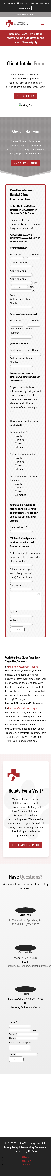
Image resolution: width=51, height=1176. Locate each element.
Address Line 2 (18, 278)
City (35, 282)
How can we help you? (22, 1042)
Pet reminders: (18, 432)
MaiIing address (19, 262)
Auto (20, 436)
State (32, 286)
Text (19, 443)
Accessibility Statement (33, 1147)
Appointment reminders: (24, 454)
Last (33, 1030)
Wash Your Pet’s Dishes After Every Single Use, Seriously (22, 659)
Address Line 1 (18, 270)
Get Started (25, 96)
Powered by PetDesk (26, 1151)
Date (13, 612)
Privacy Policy (11, 1147)
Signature (16, 585)
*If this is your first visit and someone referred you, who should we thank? (25, 557)
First (33, 1026)
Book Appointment (25, 15)
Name (13, 1022)
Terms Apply (30, 42)
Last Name (33, 254)
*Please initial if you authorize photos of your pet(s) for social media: (23, 573)
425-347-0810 (9, 3)
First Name (17, 254)
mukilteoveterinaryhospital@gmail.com (34, 3)
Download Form (25, 163)
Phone (20, 439)
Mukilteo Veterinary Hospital (23, 666)
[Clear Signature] (38, 594)
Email (13, 1034)
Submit (17, 629)
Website (14, 620)
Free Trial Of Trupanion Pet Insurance (24, 703)
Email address (18, 527)
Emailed (21, 447)
